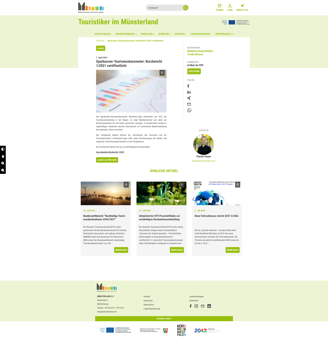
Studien (209, 51)
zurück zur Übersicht (107, 160)
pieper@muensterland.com (203, 161)
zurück (101, 48)
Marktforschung (195, 51)
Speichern (194, 71)
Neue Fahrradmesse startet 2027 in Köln (216, 215)
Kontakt (147, 296)
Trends (191, 54)
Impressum (148, 300)
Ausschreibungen (196, 296)
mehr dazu (121, 250)
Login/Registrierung (152, 309)
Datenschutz (149, 304)
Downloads (193, 300)
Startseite (100, 40)
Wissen (199, 54)
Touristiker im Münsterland (118, 22)
